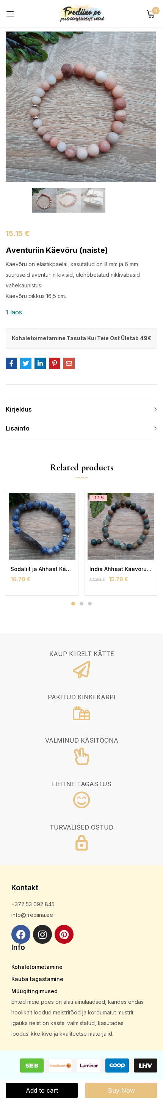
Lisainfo (18, 428)
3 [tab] (90, 604)
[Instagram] (42, 934)
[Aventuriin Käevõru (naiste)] (11, 363)
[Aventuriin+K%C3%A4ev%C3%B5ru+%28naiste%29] (25, 363)
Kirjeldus (19, 409)
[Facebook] (20, 934)
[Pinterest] (64, 934)
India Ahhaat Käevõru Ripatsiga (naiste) (120, 569)
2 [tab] (81, 604)
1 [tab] (73, 604)
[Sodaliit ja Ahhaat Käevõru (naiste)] (42, 526)
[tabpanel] (42, 543)
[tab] (81, 409)
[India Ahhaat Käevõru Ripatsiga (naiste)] (121, 526)
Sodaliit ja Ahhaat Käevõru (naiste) (42, 569)
